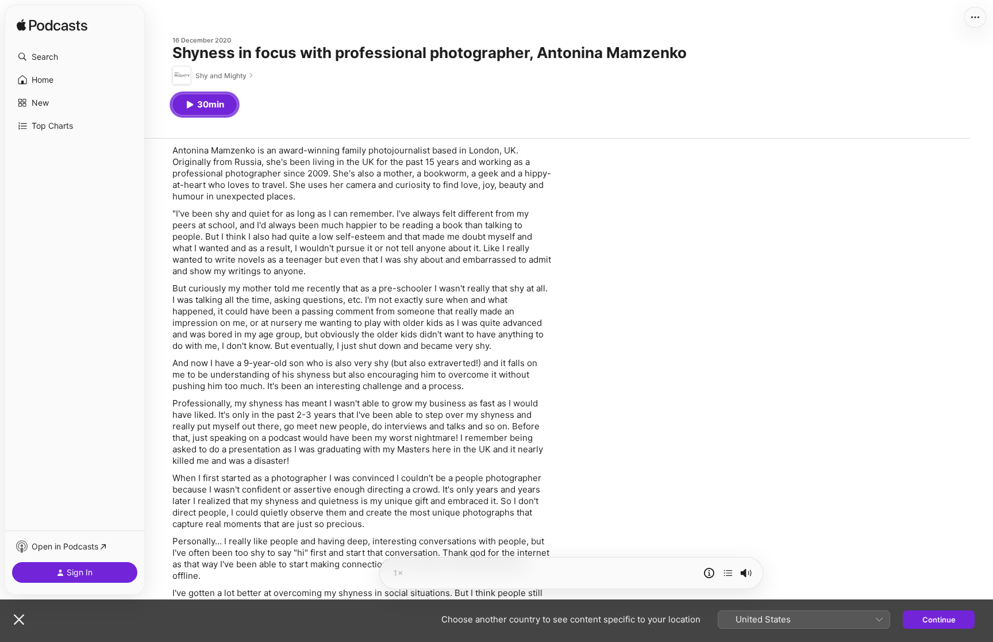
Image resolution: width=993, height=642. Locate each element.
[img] (52, 26)
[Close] (19, 619)
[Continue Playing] (728, 573)
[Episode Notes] (709, 573)
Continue (939, 619)
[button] (75, 57)
